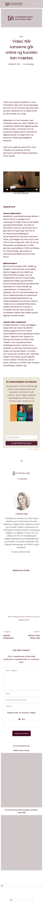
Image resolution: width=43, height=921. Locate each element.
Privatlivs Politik (27, 879)
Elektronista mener (21, 750)
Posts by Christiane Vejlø (21, 552)
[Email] (22, 466)
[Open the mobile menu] (37, 4)
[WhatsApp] (26, 466)
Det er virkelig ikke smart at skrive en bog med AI (23, 617)
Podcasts (38, 15)
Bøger (36, 20)
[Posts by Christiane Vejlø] (13, 473)
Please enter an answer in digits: (21, 712)
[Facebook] (13, 466)
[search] (37, 25)
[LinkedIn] (30, 466)
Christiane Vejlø (38, 11)
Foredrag (36, 15)
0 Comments (22, 479)
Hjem (36, 11)
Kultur (21, 36)
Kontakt (38, 20)
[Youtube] (25, 911)
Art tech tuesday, (21, 120)
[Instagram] (17, 911)
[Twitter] (17, 466)
